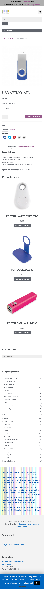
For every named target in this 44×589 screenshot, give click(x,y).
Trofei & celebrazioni (10, 449)
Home (4, 38)
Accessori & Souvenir (10, 381)
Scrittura (6, 446)
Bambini (6, 390)
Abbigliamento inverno (10, 378)
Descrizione (12, 146)
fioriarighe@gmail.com (32, 5)
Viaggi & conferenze (10, 458)
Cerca (5, 24)
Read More (22, 586)
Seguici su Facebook (13, 544)
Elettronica (10, 38)
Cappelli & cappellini (10, 400)
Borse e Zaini (8, 393)
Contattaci (26, 1)
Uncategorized (8, 452)
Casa (5, 403)
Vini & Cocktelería (9, 461)
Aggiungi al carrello (33, 116)
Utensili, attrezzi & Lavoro (11, 455)
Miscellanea (7, 427)
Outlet (6, 433)
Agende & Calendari (10, 387)
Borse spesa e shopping (11, 397)
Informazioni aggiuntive (26, 146)
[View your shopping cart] (40, 12)
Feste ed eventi (8, 421)
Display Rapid (8, 409)
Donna (6, 412)
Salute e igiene (8, 443)
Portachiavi (7, 436)
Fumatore (7, 424)
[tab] (12, 146)
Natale (6, 430)
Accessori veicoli (9, 384)
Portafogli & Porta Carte (11, 439)
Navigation (10, 30)
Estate (6, 418)
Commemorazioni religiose (12, 406)
